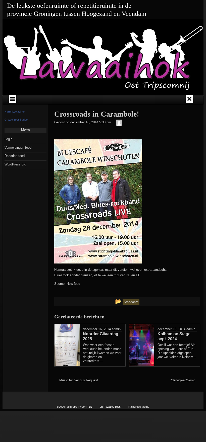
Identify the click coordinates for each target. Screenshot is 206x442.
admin (116, 329)
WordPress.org (15, 164)
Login (8, 139)
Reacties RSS (112, 406)
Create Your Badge (16, 119)
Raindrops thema (138, 406)
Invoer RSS (85, 406)
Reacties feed (15, 156)
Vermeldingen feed (18, 147)
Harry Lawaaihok (15, 111)
